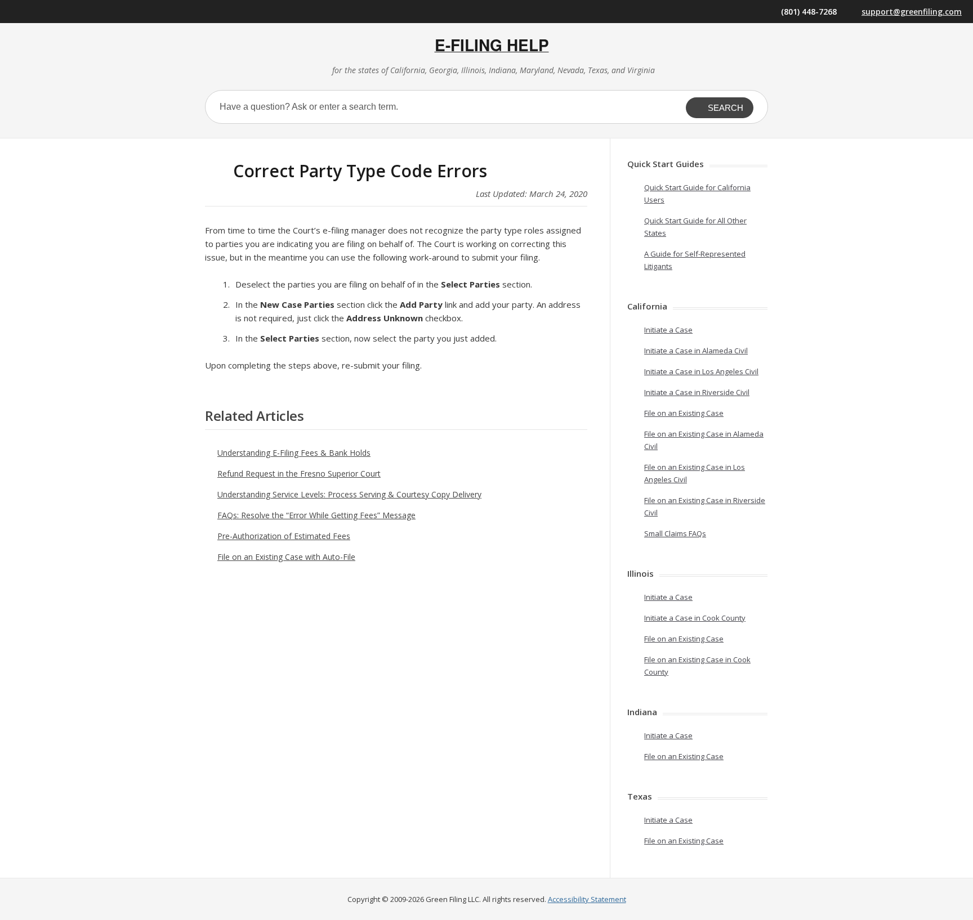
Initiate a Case (668, 330)
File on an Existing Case (684, 413)
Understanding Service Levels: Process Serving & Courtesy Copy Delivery (349, 494)
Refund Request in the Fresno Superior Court (299, 473)
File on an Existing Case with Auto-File (286, 556)
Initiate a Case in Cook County (695, 618)
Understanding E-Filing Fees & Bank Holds (294, 452)
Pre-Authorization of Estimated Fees (283, 536)
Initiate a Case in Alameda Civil (696, 350)
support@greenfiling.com (912, 11)
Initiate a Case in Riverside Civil (696, 392)
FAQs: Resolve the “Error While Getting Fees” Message (316, 515)
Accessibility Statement (587, 899)
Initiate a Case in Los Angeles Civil (701, 371)
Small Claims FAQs (675, 533)
